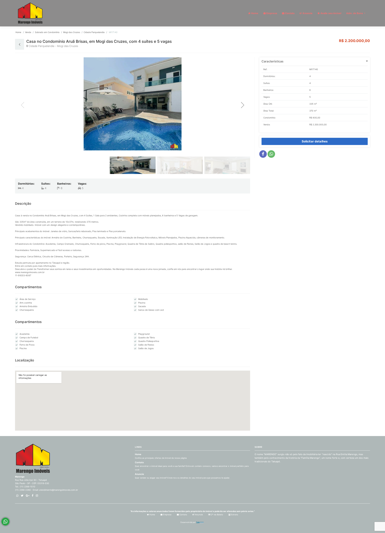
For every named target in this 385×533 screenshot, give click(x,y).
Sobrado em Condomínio (47, 32)
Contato (192, 466)
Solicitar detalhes (315, 141)
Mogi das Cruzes (71, 32)
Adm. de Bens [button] (354, 13)
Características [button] (272, 61)
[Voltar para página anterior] (19, 44)
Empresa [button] (271, 13)
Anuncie (198, 514)
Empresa (167, 514)
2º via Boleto (217, 514)
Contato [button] (289, 13)
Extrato (234, 514)
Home (18, 32)
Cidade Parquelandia (94, 32)
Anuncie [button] (307, 13)
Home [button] (254, 13)
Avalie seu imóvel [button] (330, 13)
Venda (28, 32)
